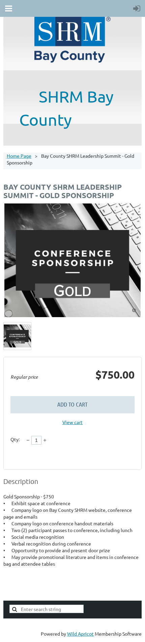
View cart (72, 422)
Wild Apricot (80, 634)
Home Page (19, 156)
